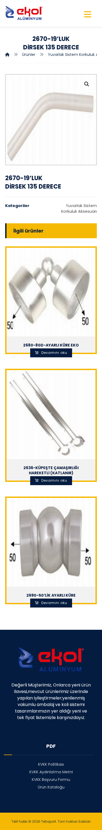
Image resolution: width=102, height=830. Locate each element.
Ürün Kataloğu (51, 787)
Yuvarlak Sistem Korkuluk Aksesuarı (79, 208)
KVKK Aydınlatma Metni (51, 772)
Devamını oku (54, 352)
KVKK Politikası (51, 764)
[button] (86, 84)
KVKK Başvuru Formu (51, 779)
